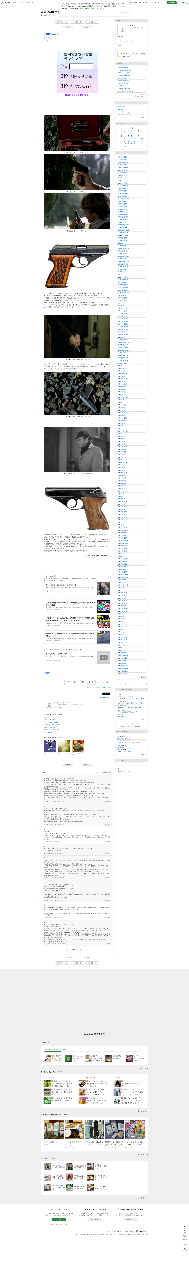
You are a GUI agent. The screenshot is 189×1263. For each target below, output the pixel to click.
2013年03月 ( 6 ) (122, 577)
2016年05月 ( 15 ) (122, 478)
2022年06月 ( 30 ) (123, 287)
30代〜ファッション (120, 1078)
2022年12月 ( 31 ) (122, 272)
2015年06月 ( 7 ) (122, 507)
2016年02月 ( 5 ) (122, 486)
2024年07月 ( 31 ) (122, 222)
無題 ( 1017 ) (121, 109)
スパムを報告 (81, 1234)
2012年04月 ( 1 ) (122, 606)
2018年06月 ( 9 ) (122, 413)
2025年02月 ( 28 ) (122, 204)
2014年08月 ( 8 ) (122, 533)
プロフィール (132, 27)
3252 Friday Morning (123, 75)
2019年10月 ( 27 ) (122, 371)
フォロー (60, 707)
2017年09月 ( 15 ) (122, 436)
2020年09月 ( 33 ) (123, 342)
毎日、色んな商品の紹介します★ (127, 712)
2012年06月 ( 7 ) (122, 601)
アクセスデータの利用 (115, 1234)
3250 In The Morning (123, 80)
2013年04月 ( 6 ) (122, 574)
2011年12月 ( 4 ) (122, 616)
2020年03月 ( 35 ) (123, 358)
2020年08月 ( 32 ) (123, 345)
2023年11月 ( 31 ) (122, 243)
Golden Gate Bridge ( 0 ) (124, 112)
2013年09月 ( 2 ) (122, 561)
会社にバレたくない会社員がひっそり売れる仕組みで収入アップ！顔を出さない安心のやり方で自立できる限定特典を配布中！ (131, 703)
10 (125, 138)
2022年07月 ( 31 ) (122, 285)
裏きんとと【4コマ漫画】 (125, 751)
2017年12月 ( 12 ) (122, 428)
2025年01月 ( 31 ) (122, 206)
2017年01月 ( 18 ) (122, 457)
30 (121, 146)
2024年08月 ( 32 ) (123, 219)
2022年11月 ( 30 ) (122, 274)
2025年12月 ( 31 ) (122, 178)
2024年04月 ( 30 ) (123, 230)
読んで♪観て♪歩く (123, 738)
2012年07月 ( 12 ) (122, 598)
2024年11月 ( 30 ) (122, 212)
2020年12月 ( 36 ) (122, 334)
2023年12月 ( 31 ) (122, 240)
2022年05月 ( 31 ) (122, 290)
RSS (121, 769)
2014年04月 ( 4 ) (122, 543)
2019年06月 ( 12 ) (122, 381)
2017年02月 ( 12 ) (122, 454)
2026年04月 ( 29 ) (122, 167)
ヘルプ (146, 1234)
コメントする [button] (89, 682)
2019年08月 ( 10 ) (122, 376)
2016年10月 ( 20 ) (122, 465)
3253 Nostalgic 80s (50, 727)
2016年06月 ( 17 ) (122, 475)
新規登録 (172, 3)
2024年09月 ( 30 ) (123, 217)
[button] (184, 1240)
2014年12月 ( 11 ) (122, 522)
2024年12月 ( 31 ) (122, 209)
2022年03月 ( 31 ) (122, 295)
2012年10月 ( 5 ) (122, 590)
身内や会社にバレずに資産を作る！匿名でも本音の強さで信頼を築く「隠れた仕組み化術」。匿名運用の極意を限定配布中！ (131, 707)
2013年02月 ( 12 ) (122, 580)
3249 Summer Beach (123, 83)
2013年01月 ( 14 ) (122, 582)
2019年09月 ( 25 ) (122, 373)
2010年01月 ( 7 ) (122, 674)
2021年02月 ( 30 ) (122, 329)
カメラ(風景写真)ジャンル (52, 1049)
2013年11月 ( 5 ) (122, 556)
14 (138, 138)
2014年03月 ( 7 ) (122, 546)
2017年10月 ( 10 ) (122, 433)
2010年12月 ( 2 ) (122, 645)
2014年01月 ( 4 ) (122, 551)
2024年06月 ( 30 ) (123, 225)
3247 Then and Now (123, 88)
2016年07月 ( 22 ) (122, 473)
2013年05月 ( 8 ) (122, 572)
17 (125, 141)
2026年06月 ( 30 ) (123, 162)
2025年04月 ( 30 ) (123, 199)
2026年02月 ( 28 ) (122, 172)
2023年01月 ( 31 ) (122, 269)
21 (138, 141)
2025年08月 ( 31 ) (122, 188)
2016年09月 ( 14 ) (122, 467)
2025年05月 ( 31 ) (122, 196)
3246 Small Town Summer (125, 91)
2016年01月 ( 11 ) (122, 488)
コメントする (78, 950)
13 (135, 138)
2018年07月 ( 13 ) (122, 410)
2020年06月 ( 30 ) (123, 350)
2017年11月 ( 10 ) (122, 431)
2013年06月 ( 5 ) (122, 569)
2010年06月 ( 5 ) (122, 660)
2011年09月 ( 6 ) (122, 624)
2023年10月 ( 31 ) (122, 246)
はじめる (59, 1219)
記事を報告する (105, 697)
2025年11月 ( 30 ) (122, 180)
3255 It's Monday (49, 718)
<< (127, 128)
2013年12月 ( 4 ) (122, 553)
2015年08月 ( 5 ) (122, 501)
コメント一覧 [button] (106, 687)
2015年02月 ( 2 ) (122, 517)
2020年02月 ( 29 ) (122, 360)
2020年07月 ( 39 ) (123, 347)
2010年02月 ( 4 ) (122, 671)
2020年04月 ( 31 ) (123, 355)
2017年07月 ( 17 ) (122, 441)
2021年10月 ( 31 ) (122, 308)
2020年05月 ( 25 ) (122, 353)
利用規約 (102, 1234)
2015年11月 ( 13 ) (122, 493)
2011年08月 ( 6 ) (122, 627)
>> (136, 128)
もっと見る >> (48, 732)
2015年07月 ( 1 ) (122, 504)
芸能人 (65, 1049)
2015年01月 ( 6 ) (122, 520)
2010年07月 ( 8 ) (122, 658)
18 (128, 141)
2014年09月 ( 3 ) (122, 530)
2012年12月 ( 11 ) (122, 585)
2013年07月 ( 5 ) (122, 567)
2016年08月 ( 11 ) (122, 470)
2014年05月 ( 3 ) (122, 540)
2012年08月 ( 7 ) (122, 595)
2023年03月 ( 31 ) (123, 264)
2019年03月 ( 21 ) (122, 389)
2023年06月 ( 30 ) (123, 256)
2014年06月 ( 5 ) (122, 538)
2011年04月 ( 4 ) (122, 637)
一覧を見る (142, 94)
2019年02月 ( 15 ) (122, 392)
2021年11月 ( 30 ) (122, 306)
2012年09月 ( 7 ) (122, 593)
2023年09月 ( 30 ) (123, 248)
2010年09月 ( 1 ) (122, 653)
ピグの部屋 (140, 27)
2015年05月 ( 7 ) (122, 509)
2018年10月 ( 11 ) (122, 402)
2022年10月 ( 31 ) (122, 277)
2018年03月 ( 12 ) (122, 420)
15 (142, 138)
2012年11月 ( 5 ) (122, 587)
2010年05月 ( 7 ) (122, 663)
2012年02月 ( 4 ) (122, 611)
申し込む (130, 1219)
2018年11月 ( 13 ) (122, 399)
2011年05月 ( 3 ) (122, 634)
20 (135, 141)
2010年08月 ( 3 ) (122, 655)
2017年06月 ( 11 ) (122, 444)
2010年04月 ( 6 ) (122, 666)
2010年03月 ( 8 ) (122, 668)
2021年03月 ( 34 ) (123, 326)
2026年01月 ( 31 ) (122, 175)
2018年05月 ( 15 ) (122, 415)
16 (121, 141)
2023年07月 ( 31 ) (122, 253)
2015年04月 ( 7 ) (122, 512)
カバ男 (46, 841)
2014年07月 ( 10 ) (122, 535)
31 (125, 146)
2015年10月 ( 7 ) (122, 496)
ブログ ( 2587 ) (121, 106)
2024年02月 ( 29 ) (122, 235)
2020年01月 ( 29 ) (122, 363)
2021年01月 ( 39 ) (122, 332)
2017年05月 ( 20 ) (122, 447)
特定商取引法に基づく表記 (133, 1234)
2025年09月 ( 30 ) (123, 186)
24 (125, 144)
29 (142, 144)
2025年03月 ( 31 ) (122, 201)
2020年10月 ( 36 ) (122, 340)
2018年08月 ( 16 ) (122, 407)
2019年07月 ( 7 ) (122, 379)
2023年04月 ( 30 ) (123, 261)
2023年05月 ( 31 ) (122, 259)
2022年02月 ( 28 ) (122, 298)
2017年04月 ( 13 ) (122, 449)
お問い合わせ (92, 1234)
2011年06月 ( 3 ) (122, 632)
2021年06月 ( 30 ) (122, 319)
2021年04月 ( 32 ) (122, 324)
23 (121, 144)
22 (142, 141)
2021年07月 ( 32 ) (122, 316)
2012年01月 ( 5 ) (122, 614)
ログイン (183, 3)
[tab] (52, 1049)
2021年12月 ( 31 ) (122, 303)
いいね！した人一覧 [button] (93, 687)
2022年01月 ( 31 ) (122, 300)
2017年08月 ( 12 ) (122, 439)
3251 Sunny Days (122, 78)
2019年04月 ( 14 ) (122, 386)
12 (132, 138)
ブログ (51, 40)
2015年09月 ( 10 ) (122, 499)
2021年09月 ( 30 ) (122, 311)
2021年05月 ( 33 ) (122, 321)
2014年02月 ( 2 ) (122, 548)
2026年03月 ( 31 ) (122, 170)
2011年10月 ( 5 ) (122, 621)
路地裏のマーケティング (124, 747)
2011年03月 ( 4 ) (122, 640)
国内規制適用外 (50, 12)
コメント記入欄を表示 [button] (104, 772)
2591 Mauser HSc (53, 34)
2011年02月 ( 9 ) (122, 642)
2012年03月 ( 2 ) (122, 608)
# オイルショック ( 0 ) (124, 114)
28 (138, 144)
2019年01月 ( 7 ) (122, 394)
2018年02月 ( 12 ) (122, 423)
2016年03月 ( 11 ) (122, 483)
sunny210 (47, 801)
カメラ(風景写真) (49, 1078)
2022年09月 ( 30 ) (123, 280)
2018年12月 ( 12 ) (122, 397)
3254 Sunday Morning (51, 722)
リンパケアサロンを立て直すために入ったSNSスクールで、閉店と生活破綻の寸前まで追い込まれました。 (131, 698)
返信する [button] (107, 801)
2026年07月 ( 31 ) (122, 159)
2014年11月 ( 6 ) (122, 525)
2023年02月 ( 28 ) (122, 266)
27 (135, 144)
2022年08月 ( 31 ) (122, 282)
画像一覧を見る (141, 96)
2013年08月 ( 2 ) (122, 564)
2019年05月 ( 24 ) (122, 384)
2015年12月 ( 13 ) (122, 491)
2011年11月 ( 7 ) (122, 619)
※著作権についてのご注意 (123, 771)
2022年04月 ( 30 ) (123, 293)
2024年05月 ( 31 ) (122, 227)
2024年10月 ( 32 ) (122, 214)
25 (128, 144)
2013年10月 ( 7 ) (122, 559)
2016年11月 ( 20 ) (122, 462)
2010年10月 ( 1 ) (122, 650)
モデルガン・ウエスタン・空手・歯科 (128, 742)
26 (132, 144)
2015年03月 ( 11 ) (122, 514)
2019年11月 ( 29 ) (122, 368)
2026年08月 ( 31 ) (122, 157)
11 (128, 138)
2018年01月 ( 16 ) (122, 426)
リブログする (104, 682)
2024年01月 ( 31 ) (122, 238)
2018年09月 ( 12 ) (122, 405)
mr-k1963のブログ (123, 716)
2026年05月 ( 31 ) (122, 165)
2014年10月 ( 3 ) (122, 527)
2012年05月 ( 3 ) (122, 603)
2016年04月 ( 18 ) (122, 480)
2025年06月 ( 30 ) (123, 193)
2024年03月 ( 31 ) (123, 232)
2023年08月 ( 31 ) (122, 251)
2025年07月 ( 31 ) (122, 191)
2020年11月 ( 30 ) (122, 337)
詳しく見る (94, 1219)
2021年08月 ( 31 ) (122, 313)
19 (132, 141)
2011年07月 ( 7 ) (122, 629)
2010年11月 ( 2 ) (122, 647)
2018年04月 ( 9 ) (122, 418)
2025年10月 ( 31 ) (122, 183)
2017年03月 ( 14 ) (122, 452)
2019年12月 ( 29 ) (122, 366)
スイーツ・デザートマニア (87, 1078)
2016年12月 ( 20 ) (122, 460)
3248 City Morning (123, 86)
